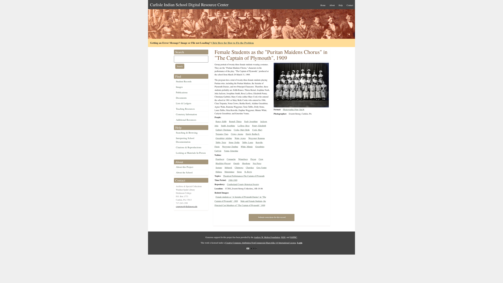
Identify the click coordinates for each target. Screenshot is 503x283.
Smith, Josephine (228, 125)
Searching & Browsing (187, 132)
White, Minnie (247, 146)
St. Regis (248, 171)
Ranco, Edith (221, 121)
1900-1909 (232, 180)
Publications (182, 92)
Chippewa (239, 167)
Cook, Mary (257, 129)
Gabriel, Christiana (223, 129)
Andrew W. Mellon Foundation (267, 237)
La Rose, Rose (244, 125)
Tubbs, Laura (247, 142)
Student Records (184, 81)
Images (179, 86)
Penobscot (220, 159)
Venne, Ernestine (231, 150)
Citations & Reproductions (188, 147)
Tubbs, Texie (221, 142)
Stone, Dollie (234, 142)
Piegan (253, 159)
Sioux (239, 171)
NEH (283, 237)
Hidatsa (219, 171)
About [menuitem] (332, 5)
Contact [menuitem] (350, 5)
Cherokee (250, 167)
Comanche (231, 159)
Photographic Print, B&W (293, 109)
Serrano (219, 167)
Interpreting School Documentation (185, 140)
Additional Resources (186, 119)
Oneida (236, 163)
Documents (181, 97)
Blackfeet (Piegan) (223, 163)
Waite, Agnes (240, 138)
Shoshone (246, 163)
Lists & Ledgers (183, 103)
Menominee (229, 171)
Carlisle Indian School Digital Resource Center (189, 4)
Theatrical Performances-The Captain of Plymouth (243, 176)
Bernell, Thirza (235, 121)
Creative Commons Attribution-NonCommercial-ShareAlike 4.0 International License (260, 242)
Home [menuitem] (323, 5)
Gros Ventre (261, 167)
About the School (184, 172)
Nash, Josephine (251, 121)
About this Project (184, 166)
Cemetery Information (186, 114)
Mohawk (228, 167)
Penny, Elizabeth (259, 125)
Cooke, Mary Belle (242, 129)
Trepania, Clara (222, 134)
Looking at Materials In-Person (191, 152)
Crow (261, 159)
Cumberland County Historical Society (243, 184)
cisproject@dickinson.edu (186, 206)
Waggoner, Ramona (256, 138)
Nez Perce (257, 163)
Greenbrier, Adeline (224, 138)
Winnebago (243, 159)
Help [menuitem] (341, 5)
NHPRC (293, 237)
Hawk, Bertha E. (253, 134)
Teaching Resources (185, 108)
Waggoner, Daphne (230, 146)
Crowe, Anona (237, 134)
